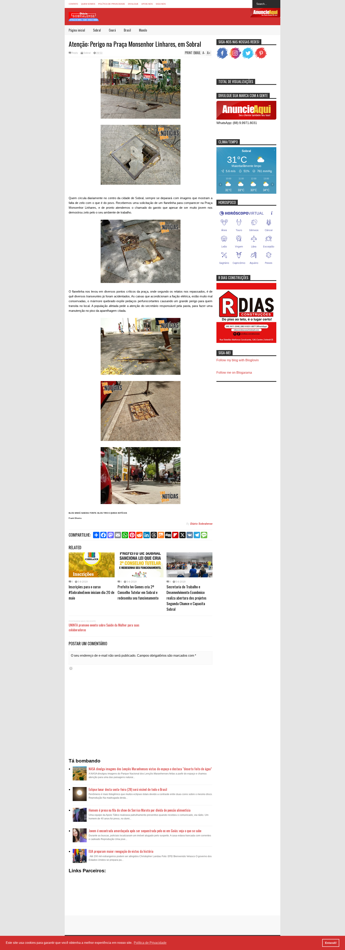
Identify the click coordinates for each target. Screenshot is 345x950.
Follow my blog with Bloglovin (237, 360)
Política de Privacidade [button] (150, 942)
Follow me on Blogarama (234, 372)
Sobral (97, 30)
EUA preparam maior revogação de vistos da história (121, 851)
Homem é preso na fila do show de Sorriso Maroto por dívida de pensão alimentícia (139, 810)
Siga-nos (161, 4)
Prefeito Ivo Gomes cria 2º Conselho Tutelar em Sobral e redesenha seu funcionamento (138, 592)
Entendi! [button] (331, 942)
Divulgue (133, 4)
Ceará (112, 30)
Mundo (143, 30)
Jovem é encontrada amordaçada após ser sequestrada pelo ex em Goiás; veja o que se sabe (145, 830)
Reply (74, 53)
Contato (73, 4)
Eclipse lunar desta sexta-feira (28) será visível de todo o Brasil (128, 789)
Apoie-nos (147, 4)
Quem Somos (88, 4)
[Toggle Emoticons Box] (71, 668)
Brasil (127, 30)
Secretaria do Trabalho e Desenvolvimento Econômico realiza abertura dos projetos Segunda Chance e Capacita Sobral (186, 598)
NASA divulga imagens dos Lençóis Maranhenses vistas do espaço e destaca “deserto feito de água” (150, 768)
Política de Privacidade (111, 4)
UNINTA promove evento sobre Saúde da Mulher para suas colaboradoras (104, 627)
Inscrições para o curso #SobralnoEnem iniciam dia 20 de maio (91, 592)
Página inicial (77, 30)
